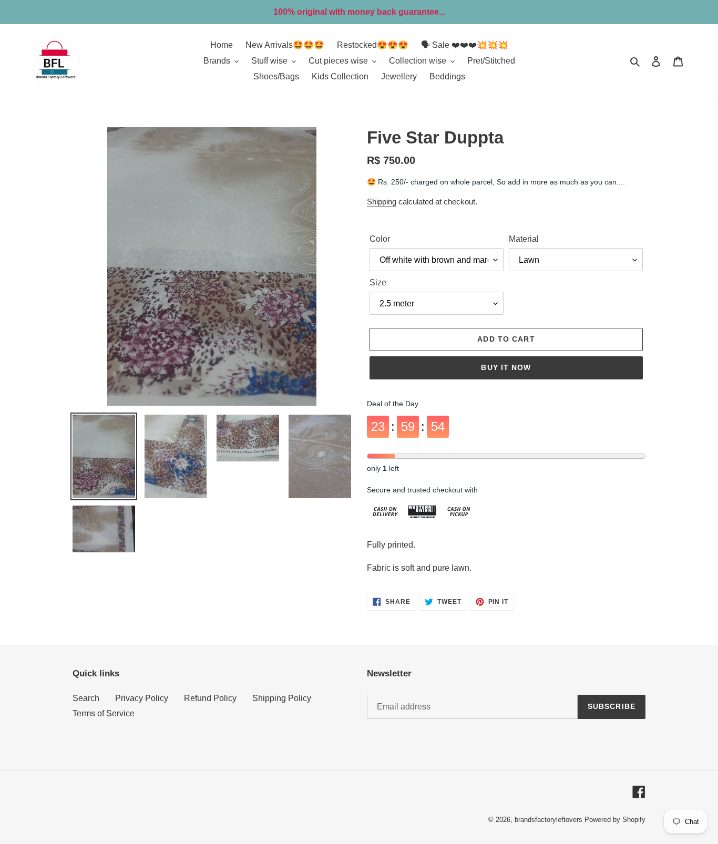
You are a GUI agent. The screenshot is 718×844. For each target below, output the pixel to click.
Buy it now (506, 367)
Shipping (381, 201)
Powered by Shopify (614, 820)
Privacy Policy (141, 698)
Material (524, 238)
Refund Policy (210, 698)
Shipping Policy (281, 698)
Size (378, 282)
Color (380, 238)
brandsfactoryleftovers (548, 820)
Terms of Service (104, 713)
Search (86, 698)
